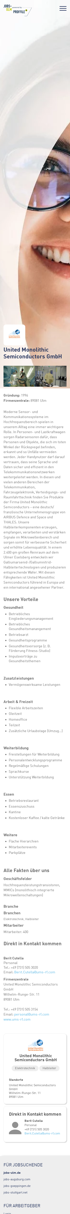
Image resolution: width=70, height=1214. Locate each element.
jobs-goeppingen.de (17, 1186)
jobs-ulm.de (12, 1172)
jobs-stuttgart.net (15, 1192)
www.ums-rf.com (17, 1019)
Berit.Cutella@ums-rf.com (34, 972)
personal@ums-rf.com (31, 1014)
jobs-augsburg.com (17, 1179)
